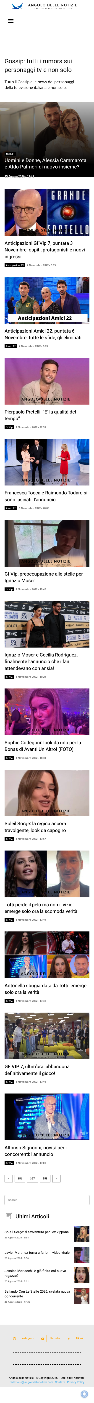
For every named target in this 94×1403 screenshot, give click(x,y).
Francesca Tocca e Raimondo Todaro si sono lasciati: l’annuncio (46, 496)
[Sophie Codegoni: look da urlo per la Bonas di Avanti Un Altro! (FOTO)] (47, 711)
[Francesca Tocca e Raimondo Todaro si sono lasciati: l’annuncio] (47, 462)
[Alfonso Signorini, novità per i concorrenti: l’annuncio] (47, 1117)
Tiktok (79, 1338)
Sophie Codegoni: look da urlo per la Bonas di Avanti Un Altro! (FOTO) (43, 746)
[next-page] (56, 1178)
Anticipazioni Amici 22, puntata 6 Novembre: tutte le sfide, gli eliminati (43, 334)
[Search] (84, 1200)
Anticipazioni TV (15, 265)
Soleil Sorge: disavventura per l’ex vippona (37, 1232)
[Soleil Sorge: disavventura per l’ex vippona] (81, 1234)
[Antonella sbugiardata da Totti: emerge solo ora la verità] (47, 954)
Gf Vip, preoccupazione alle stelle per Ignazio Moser (44, 577)
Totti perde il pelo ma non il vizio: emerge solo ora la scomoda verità (41, 908)
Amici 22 (11, 346)
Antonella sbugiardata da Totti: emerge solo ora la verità (45, 989)
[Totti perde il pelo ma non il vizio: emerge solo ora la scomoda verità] (47, 874)
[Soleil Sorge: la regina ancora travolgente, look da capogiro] (47, 793)
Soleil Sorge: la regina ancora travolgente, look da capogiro (35, 827)
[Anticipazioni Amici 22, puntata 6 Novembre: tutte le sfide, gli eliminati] (47, 300)
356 (20, 1178)
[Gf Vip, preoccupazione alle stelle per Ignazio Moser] (47, 543)
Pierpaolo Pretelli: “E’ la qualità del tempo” (40, 415)
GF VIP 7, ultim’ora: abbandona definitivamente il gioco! (37, 1070)
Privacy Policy (75, 1382)
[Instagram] (14, 1338)
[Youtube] (43, 1338)
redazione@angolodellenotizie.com (31, 1382)
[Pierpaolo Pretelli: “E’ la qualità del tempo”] (47, 381)
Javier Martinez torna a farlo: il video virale (37, 1252)
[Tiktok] (69, 1338)
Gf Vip (9, 427)
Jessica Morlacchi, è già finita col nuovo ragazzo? (35, 1273)
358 (45, 1178)
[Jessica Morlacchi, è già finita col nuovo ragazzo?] (81, 1275)
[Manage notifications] (84, 1394)
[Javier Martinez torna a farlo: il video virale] (81, 1255)
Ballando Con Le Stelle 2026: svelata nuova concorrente (37, 1294)
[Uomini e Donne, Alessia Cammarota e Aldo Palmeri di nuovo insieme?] (47, 140)
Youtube (55, 1338)
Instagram (27, 1338)
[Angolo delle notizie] (47, 6)
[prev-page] (9, 1178)
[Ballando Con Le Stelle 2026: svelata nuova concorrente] (81, 1296)
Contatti (60, 1382)
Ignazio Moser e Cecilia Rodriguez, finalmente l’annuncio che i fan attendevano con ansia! (41, 661)
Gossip (10, 154)
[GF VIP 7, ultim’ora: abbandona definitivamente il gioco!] (47, 1036)
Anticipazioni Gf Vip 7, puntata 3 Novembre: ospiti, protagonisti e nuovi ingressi (45, 250)
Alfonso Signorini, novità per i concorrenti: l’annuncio (36, 1151)
